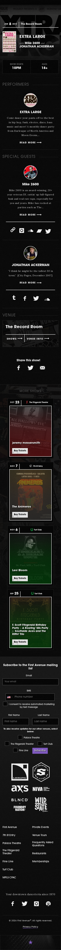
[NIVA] (41, 789)
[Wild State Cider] (41, 804)
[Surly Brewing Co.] (41, 772)
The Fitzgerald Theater (22, 744)
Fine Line (23, 750)
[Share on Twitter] (30, 368)
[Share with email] (42, 368)
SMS (29, 691)
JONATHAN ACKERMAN (30, 265)
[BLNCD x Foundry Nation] (20, 804)
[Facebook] (25, 298)
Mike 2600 (30, 184)
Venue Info (35, 339)
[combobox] (10, 697)
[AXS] (20, 789)
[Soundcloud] (30, 230)
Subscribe (40, 750)
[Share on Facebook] (18, 368)
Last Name (43, 715)
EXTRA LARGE (30, 112)
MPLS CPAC (9, 877)
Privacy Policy (30, 927)
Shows (12, 339)
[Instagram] (21, 230)
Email (29, 676)
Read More (28, 143)
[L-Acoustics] (20, 772)
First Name (14, 715)
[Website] (13, 229)
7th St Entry (9, 835)
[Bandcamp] (39, 230)
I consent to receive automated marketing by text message (31, 705)
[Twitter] (48, 231)
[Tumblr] (14, 298)
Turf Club (48, 744)
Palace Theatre (31, 738)
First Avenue (10, 827)
